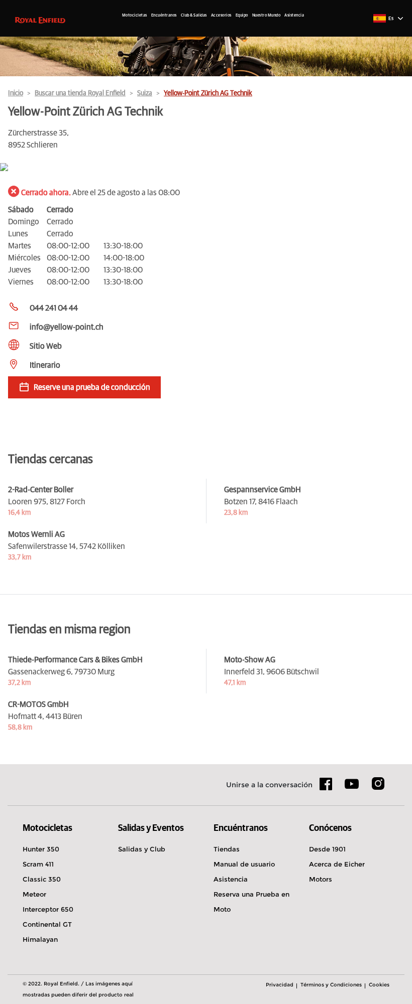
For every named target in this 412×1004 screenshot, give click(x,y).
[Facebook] (326, 787)
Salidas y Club (141, 849)
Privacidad (279, 984)
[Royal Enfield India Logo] (40, 19)
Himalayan (40, 939)
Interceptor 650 (48, 909)
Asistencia (294, 16)
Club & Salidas (194, 16)
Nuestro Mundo (266, 16)
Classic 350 (42, 879)
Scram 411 (38, 864)
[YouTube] (352, 788)
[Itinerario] (206, 168)
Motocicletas (134, 16)
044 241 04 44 (54, 308)
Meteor (34, 894)
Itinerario (45, 365)
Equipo (242, 16)
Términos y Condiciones (331, 984)
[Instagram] (377, 787)
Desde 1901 (327, 849)
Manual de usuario (244, 864)
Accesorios (221, 16)
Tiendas (227, 849)
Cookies (379, 984)
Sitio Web (46, 346)
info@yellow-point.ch (67, 327)
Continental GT (47, 924)
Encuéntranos (164, 16)
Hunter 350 (41, 849)
